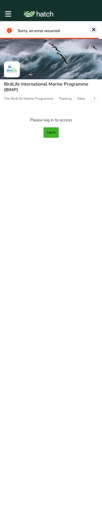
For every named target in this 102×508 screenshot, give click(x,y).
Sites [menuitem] (81, 98)
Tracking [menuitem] (65, 98)
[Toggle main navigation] (8, 14)
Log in (51, 132)
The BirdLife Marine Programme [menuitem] (28, 98)
